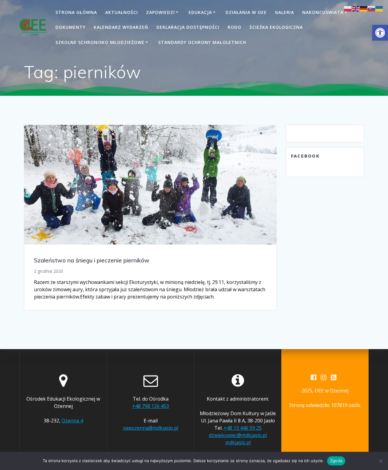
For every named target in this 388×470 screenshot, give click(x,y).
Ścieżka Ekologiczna (276, 27)
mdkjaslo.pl (238, 442)
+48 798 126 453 (150, 406)
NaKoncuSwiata (322, 12)
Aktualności (121, 12)
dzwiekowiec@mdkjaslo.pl (238, 435)
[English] (356, 8)
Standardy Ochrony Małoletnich (202, 42)
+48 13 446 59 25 (243, 428)
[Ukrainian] (379, 8)
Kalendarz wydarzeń (121, 27)
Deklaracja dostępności (187, 27)
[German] (364, 8)
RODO (234, 27)
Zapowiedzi (160, 12)
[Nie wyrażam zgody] (380, 461)
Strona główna (76, 12)
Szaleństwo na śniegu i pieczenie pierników (91, 260)
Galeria (284, 12)
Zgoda (336, 460)
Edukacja (200, 12)
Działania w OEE (246, 12)
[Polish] (348, 8)
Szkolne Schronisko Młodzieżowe (100, 42)
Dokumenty (70, 27)
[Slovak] (372, 8)
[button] (380, 33)
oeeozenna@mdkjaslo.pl (150, 428)
